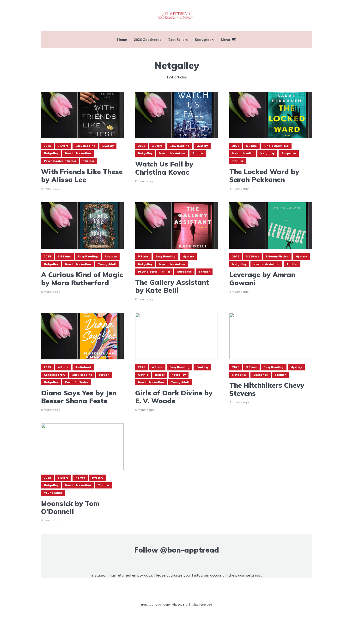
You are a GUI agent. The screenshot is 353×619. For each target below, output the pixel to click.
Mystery (108, 146)
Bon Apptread (151, 604)
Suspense (288, 153)
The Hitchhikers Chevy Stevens (266, 389)
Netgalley (51, 153)
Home (122, 39)
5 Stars (251, 146)
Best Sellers (178, 39)
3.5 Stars (64, 256)
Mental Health (242, 153)
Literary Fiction (277, 256)
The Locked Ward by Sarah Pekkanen (264, 176)
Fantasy (111, 256)
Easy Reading (85, 146)
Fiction (104, 374)
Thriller (88, 161)
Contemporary (54, 374)
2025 (47, 146)
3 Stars (63, 146)
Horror (159, 374)
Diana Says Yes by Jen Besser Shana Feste (78, 397)
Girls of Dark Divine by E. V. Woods (174, 397)
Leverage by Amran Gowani (262, 279)
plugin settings (248, 575)
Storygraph (204, 39)
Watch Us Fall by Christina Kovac (164, 168)
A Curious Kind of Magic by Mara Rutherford (82, 279)
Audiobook (83, 367)
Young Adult (107, 264)
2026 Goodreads (147, 39)
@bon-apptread (189, 549)
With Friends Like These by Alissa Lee (82, 176)
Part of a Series (76, 382)
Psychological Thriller (60, 161)
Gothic (143, 374)
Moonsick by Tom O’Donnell (70, 508)
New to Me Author (78, 153)
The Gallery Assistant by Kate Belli (172, 286)
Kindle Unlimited (276, 146)
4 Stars (157, 146)
